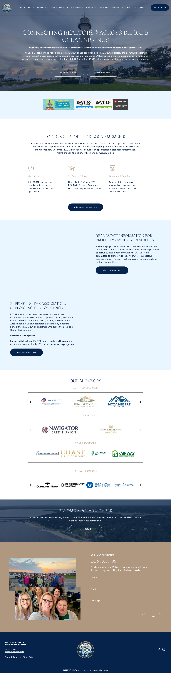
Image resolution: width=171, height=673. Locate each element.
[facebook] (159, 649)
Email (93, 589)
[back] (30, 401)
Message (95, 600)
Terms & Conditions (13, 657)
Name (94, 577)
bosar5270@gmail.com (14, 652)
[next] (140, 401)
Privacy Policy (28, 657)
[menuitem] (22, 7)
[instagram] (164, 649)
